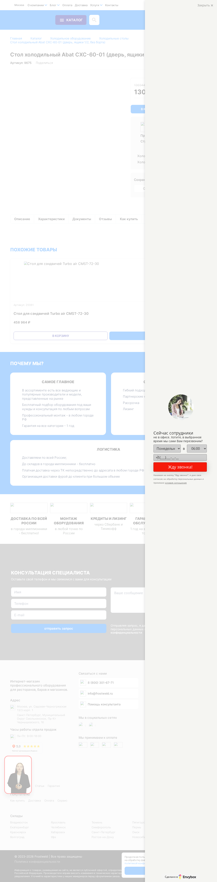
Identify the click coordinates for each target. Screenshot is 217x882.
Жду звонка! (180, 467)
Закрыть (204, 5)
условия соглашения (176, 482)
